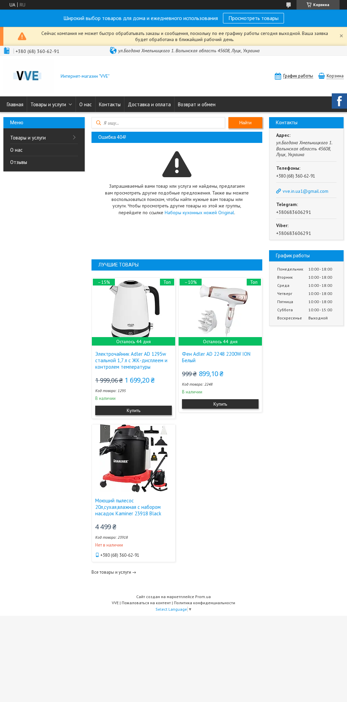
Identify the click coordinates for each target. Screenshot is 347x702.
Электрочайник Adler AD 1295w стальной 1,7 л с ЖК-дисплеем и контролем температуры (131, 360)
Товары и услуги (48, 104)
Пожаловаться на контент (146, 602)
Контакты (110, 104)
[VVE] (28, 76)
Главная (15, 104)
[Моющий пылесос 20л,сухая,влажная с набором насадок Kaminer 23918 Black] (133, 458)
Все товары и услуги (111, 572)
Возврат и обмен (197, 104)
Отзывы (18, 162)
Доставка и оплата (149, 104)
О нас (85, 104)
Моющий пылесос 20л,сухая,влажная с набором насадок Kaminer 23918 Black (128, 507)
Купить (133, 410)
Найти (245, 122)
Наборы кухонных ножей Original (199, 212)
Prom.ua (203, 596)
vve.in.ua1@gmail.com (305, 191)
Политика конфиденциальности (204, 602)
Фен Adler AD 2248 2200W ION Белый (216, 357)
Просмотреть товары (253, 18)
